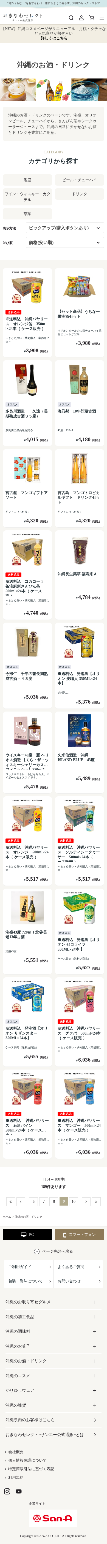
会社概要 (16, 1452)
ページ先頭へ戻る (57, 1251)
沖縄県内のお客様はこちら (30, 1420)
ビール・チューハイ (79, 180)
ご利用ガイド (19, 1267)
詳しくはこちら (55, 38)
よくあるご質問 (71, 1267)
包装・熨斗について (25, 1281)
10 (73, 1202)
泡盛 (27, 180)
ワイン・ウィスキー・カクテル (27, 197)
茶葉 (27, 214)
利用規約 (16, 1477)
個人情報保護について (27, 1460)
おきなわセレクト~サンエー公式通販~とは (44, 1434)
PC (31, 1235)
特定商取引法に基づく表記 (31, 1469)
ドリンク (79, 194)
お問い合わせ (69, 1281)
